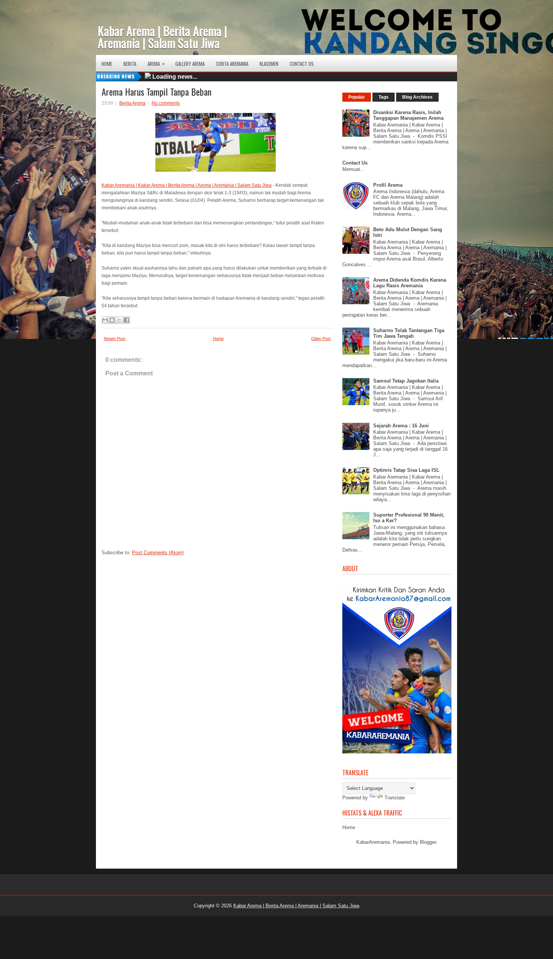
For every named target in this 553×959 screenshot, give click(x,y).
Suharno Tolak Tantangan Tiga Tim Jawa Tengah (408, 333)
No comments (166, 103)
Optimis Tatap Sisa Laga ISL (406, 470)
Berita (129, 63)
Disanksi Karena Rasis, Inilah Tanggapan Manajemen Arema (408, 115)
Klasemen (269, 63)
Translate (394, 797)
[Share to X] (119, 320)
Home (107, 63)
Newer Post (114, 338)
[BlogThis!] (112, 320)
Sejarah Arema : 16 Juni (401, 425)
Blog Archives (417, 97)
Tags (383, 97)
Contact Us (302, 63)
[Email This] (105, 320)
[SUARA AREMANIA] (398, 752)
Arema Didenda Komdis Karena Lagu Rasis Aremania (409, 282)
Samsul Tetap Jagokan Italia (406, 381)
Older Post (321, 338)
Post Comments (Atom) (158, 552)
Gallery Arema (190, 63)
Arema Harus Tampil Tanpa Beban (156, 91)
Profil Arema (388, 185)
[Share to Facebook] (126, 320)
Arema (156, 63)
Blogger (428, 842)
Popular (356, 97)
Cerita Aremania (232, 63)
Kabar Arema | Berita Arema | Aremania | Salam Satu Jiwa (162, 37)
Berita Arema (132, 103)
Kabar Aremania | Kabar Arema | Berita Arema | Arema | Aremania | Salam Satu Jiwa (187, 185)
